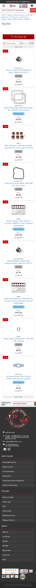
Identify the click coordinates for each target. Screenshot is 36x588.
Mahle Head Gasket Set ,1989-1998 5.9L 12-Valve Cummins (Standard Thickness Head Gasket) (18, 300)
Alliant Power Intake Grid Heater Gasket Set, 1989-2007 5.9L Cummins (18, 109)
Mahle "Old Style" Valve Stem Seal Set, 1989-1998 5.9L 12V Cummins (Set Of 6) (18, 146)
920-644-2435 (10, 432)
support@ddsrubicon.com (14, 441)
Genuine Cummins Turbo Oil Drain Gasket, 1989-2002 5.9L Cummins (18, 377)
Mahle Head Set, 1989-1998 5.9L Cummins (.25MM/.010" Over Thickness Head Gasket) (18, 223)
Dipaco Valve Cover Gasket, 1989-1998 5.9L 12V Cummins (18, 184)
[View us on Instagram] (9, 450)
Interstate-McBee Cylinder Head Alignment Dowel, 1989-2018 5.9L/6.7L (18, 262)
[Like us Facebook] (5, 450)
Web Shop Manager (26, 585)
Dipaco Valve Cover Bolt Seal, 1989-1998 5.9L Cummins (18, 339)
